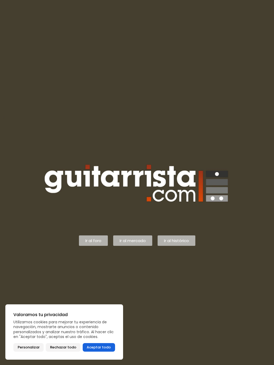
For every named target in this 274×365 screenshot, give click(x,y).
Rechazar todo (63, 347)
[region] (64, 332)
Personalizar (29, 347)
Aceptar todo (99, 347)
